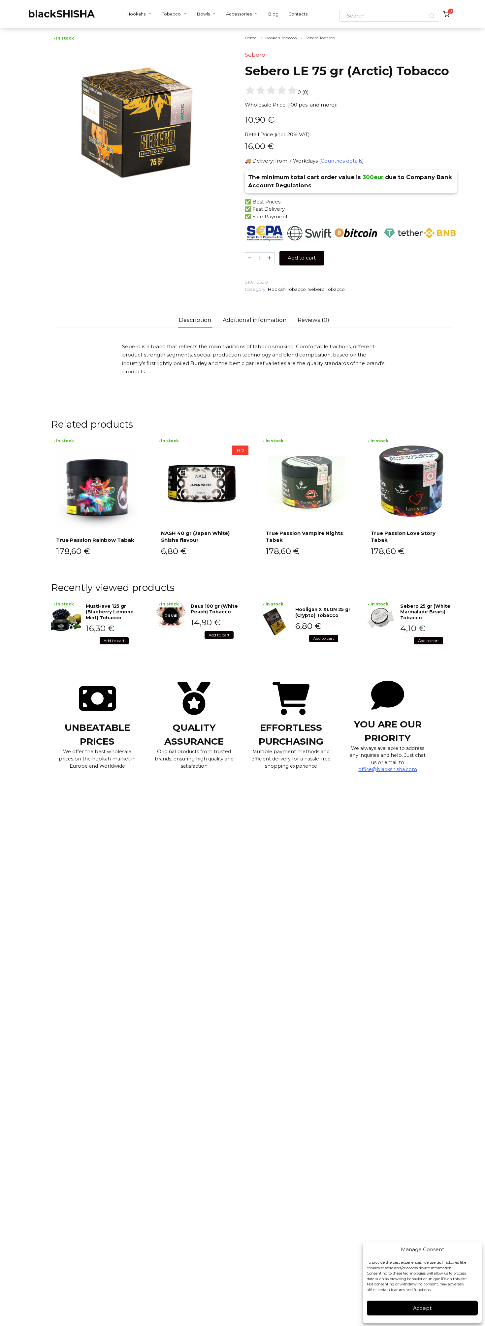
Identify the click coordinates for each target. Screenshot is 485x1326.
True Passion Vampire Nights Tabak (304, 536)
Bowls (203, 14)
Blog (273, 14)
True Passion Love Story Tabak (403, 536)
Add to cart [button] (114, 640)
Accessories (239, 14)
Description (195, 320)
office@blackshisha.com (387, 769)
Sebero (255, 54)
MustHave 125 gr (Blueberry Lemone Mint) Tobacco (110, 611)
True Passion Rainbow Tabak (95, 540)
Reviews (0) (313, 320)
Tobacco (171, 14)
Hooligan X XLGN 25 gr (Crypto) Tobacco (322, 612)
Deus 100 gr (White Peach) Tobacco (214, 609)
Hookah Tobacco (281, 37)
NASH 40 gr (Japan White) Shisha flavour (195, 536)
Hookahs (136, 14)
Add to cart (302, 258)
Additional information (255, 320)
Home (250, 37)
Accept (422, 1308)
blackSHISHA (61, 14)
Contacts (297, 14)
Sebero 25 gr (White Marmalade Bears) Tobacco (425, 611)
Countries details (341, 161)
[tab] (195, 320)
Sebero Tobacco (320, 37)
